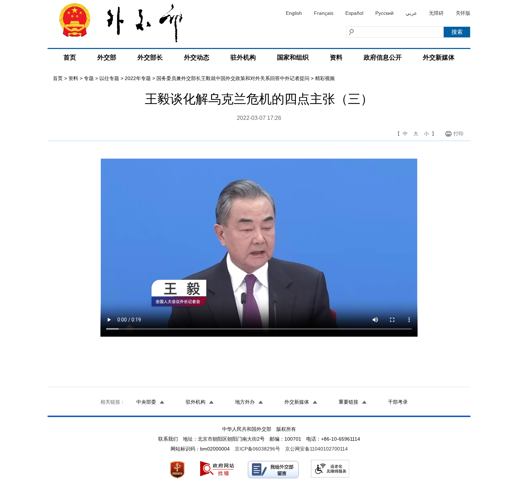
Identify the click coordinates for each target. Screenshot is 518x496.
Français (323, 13)
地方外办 (245, 402)
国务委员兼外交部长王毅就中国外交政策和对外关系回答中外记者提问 (232, 78)
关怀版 (463, 13)
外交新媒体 (439, 57)
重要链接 (348, 402)
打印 (458, 133)
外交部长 (150, 57)
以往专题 (109, 78)
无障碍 (436, 13)
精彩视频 (325, 78)
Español (354, 13)
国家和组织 (293, 57)
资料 (336, 57)
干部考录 (398, 402)
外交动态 (196, 57)
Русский (384, 13)
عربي (411, 13)
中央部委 (146, 402)
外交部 (106, 57)
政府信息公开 (383, 57)
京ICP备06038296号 (257, 449)
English (294, 13)
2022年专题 (138, 78)
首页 (69, 57)
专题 (89, 78)
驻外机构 (243, 57)
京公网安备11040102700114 (316, 449)
